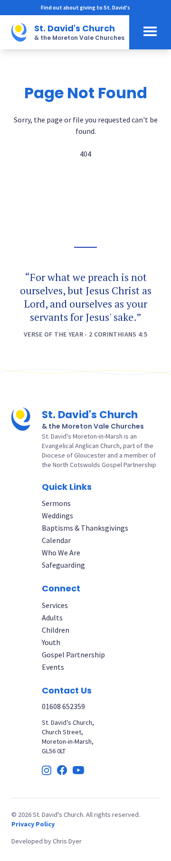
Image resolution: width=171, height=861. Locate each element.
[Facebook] (62, 770)
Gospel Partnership (73, 654)
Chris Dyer (67, 841)
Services (55, 605)
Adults (52, 617)
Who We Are (61, 552)
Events (53, 667)
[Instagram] (46, 770)
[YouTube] (78, 770)
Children (55, 630)
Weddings (57, 515)
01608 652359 (63, 706)
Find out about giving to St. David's (85, 7)
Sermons (56, 503)
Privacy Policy (33, 824)
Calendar (56, 540)
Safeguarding (63, 565)
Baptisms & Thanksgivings (85, 528)
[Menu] (150, 32)
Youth (51, 642)
